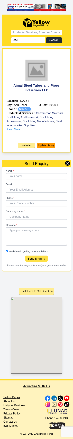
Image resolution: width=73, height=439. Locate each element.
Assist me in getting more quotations (28, 251)
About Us (9, 401)
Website (26, 145)
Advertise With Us (36, 386)
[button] (24, 109)
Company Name (15, 211)
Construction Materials (49, 113)
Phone (10, 197)
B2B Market (10, 425)
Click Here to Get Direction (37, 291)
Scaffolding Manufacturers (38, 121)
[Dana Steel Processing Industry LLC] (36, 7)
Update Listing (46, 145)
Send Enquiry (36, 258)
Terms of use (11, 409)
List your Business (14, 405)
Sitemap (8, 417)
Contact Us (10, 421)
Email (9, 184)
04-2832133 (62, 418)
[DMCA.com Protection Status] (57, 424)
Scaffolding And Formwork (22, 117)
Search (54, 40)
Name (10, 170)
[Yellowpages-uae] (36, 23)
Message (11, 225)
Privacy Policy (12, 413)
